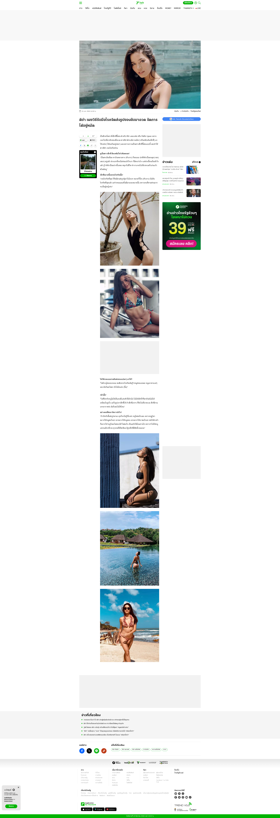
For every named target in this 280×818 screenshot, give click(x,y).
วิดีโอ (128, 780)
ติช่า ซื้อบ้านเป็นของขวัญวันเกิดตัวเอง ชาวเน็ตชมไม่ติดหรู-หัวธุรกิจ (104, 723)
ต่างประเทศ (165, 184)
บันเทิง (176, 111)
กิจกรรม (83, 793)
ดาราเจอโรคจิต (156, 749)
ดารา (164, 749)
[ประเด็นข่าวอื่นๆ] (95, 152)
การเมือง (98, 775)
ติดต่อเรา (102, 795)
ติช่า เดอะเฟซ (125, 749)
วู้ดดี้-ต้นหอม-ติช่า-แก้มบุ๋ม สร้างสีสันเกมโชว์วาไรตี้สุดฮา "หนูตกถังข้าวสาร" (106, 727)
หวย (128, 778)
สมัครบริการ (188, 3)
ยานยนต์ (98, 780)
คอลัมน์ (114, 775)
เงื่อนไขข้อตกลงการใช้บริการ (89, 795)
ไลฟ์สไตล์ (129, 783)
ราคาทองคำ (84, 783)
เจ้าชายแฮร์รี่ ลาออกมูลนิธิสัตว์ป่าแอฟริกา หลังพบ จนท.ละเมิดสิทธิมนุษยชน (172, 191)
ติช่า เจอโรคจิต (136, 749)
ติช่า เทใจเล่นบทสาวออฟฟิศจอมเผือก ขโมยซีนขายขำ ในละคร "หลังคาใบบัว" (106, 735)
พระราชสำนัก (85, 773)
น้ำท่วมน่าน (88, 171)
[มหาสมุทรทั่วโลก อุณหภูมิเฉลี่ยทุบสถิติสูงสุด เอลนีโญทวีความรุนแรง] (193, 181)
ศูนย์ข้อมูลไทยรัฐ (122, 793)
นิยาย (114, 780)
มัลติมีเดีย (115, 785)
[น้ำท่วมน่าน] (88, 162)
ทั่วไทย (97, 773)
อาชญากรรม (85, 780)
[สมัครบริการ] (181, 226)
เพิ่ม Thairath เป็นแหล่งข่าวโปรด (183, 119)
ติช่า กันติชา (115, 749)
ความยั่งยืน (98, 783)
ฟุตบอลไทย (159, 773)
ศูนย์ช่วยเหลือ (137, 793)
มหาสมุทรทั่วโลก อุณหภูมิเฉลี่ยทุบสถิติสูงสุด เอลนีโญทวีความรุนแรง (173, 180)
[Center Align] (18, 787)
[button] (80, 145)
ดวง (113, 778)
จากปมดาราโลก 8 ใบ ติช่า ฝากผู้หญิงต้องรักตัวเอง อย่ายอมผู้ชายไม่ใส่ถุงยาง (106, 720)
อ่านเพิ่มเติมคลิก (8, 798)
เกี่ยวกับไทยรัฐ (102, 793)
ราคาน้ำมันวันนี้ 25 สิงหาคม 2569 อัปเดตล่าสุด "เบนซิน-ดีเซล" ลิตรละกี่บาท (173, 168)
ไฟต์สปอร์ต (159, 775)
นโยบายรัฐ (84, 778)
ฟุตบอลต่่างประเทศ (149, 773)
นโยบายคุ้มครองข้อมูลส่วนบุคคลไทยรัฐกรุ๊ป (156, 793)
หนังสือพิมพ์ (130, 773)
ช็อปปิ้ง (176, 770)
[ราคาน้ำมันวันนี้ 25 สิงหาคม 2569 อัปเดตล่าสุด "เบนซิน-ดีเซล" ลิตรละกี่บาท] (193, 170)
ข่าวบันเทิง (185, 111)
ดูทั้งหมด (195, 162)
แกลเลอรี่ (146, 780)
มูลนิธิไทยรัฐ (112, 793)
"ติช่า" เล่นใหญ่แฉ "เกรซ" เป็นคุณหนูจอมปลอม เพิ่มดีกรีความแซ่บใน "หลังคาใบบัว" (109, 731)
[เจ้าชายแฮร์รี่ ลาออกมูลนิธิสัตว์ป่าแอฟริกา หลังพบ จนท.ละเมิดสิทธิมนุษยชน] (193, 193)
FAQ (130, 793)
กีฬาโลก (145, 778)
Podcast (115, 783)
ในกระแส (164, 172)
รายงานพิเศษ (116, 773)
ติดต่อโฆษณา (111, 795)
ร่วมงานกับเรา (92, 793)
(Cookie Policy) (8, 801)
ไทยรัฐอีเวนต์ (178, 773)
